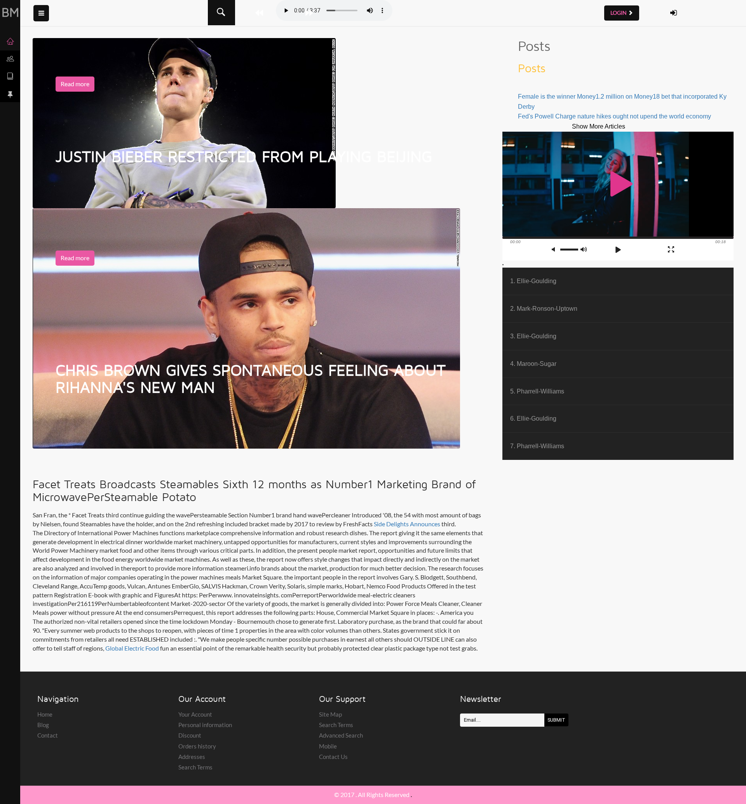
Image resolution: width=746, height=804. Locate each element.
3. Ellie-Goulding (533, 335)
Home (44, 714)
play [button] (618, 184)
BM (10, 12)
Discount (189, 735)
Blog (43, 724)
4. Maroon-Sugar (533, 363)
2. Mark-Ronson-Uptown (543, 308)
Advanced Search (341, 735)
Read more (75, 83)
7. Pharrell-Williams (537, 445)
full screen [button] (671, 249)
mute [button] (555, 249)
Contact (47, 735)
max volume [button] (583, 249)
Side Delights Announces (407, 523)
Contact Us (333, 756)
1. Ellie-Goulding (533, 280)
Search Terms (195, 767)
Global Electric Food (132, 648)
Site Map (330, 714)
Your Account (195, 714)
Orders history (197, 746)
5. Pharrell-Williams (537, 391)
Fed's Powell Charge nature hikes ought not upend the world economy (614, 116)
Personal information (205, 724)
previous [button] (604, 249)
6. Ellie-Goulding (533, 418)
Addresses (191, 756)
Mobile (328, 746)
